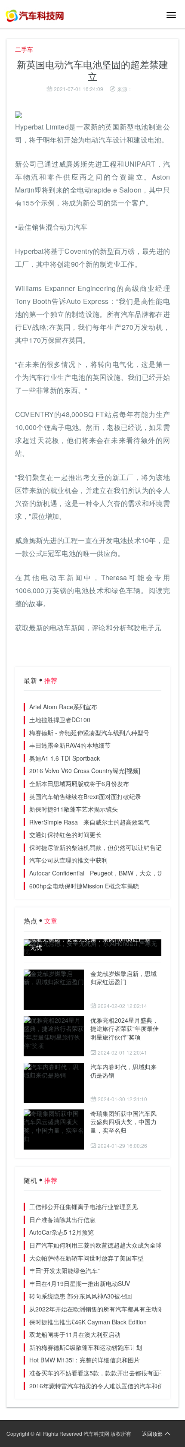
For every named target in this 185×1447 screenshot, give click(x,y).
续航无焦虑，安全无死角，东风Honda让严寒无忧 (90, 943)
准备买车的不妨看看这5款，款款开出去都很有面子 (97, 1372)
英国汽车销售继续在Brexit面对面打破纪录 (85, 796)
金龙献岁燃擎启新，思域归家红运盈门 (123, 977)
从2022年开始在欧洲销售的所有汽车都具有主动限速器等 (105, 1309)
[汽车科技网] (34, 15)
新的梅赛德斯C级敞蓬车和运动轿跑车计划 (85, 1347)
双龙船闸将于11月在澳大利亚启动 (74, 1334)
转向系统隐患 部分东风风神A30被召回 (80, 1296)
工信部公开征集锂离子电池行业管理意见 (83, 1206)
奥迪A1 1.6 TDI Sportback (64, 758)
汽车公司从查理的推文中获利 (68, 860)
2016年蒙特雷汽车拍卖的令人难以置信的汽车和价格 (99, 1385)
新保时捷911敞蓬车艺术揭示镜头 (73, 809)
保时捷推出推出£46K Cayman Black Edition (88, 1321)
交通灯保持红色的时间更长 (65, 834)
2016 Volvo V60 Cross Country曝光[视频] (84, 770)
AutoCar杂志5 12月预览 (61, 1232)
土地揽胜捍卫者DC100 (59, 719)
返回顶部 (152, 1433)
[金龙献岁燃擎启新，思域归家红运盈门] (54, 990)
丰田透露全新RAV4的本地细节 (70, 745)
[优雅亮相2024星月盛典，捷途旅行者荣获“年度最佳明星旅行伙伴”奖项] (54, 1036)
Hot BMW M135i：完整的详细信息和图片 (84, 1359)
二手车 (24, 49)
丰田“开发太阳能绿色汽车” (64, 1270)
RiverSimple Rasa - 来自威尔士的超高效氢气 (89, 822)
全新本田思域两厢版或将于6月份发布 (79, 783)
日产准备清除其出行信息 (62, 1219)
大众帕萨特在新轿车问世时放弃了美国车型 (86, 1258)
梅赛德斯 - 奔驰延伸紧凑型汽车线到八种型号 (89, 732)
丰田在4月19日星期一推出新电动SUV (79, 1283)
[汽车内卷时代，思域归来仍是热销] (54, 1083)
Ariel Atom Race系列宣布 (63, 706)
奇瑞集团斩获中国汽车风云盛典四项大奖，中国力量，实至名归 (123, 1121)
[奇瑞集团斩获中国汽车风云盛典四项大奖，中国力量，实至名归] (54, 1129)
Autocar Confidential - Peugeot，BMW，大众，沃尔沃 (102, 873)
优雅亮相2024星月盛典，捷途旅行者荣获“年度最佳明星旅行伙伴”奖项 (124, 1028)
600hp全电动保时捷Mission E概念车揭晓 (84, 885)
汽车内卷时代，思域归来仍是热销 (123, 1071)
